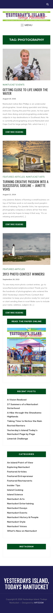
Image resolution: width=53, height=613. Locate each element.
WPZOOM (39, 602)
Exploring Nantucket (18, 467)
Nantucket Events (13, 84)
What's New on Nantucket (22, 530)
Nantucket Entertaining (20, 503)
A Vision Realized (16, 399)
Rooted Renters (16, 425)
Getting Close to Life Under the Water (25, 91)
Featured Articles (14, 177)
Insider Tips (13, 485)
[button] (26, 25)
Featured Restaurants (19, 480)
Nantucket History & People (22, 517)
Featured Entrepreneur (20, 476)
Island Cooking (15, 489)
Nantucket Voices (17, 526)
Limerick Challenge (17, 438)
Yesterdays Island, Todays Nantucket (26, 583)
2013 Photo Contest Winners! (24, 273)
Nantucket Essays (17, 508)
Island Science (15, 494)
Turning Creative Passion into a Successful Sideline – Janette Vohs (25, 185)
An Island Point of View (20, 462)
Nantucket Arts (35, 177)
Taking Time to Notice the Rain (24, 421)
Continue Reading (14, 131)
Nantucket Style (16, 521)
